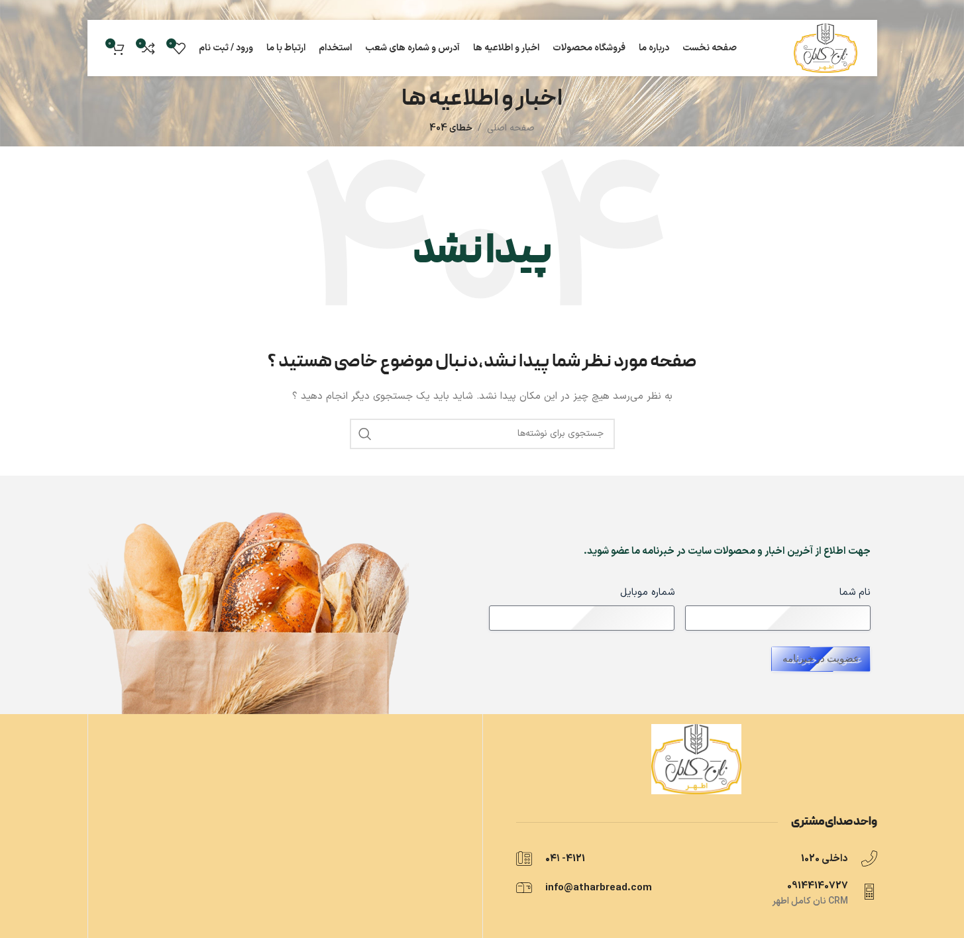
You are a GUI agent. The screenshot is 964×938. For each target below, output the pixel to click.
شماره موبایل (647, 592)
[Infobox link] (764, 858)
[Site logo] (825, 47)
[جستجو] (365, 434)
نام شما (855, 592)
